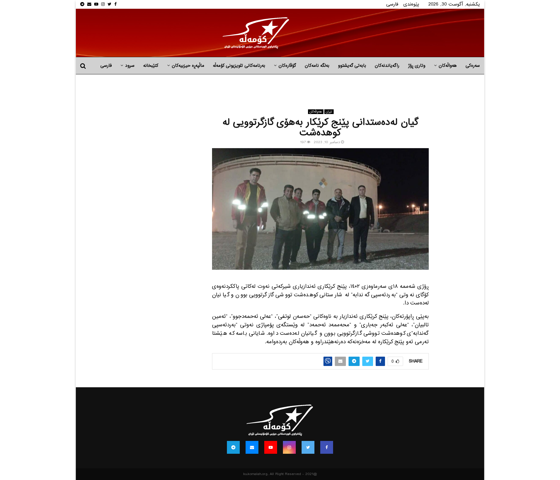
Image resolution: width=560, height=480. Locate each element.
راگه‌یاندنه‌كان (387, 65)
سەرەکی (473, 65)
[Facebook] (326, 447)
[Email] (252, 447)
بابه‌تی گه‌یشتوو (352, 65)
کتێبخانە (150, 65)
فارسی (392, 4)
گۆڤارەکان (287, 65)
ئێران (329, 111)
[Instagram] (289, 447)
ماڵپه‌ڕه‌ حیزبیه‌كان (188, 65)
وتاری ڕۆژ (416, 65)
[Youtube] (270, 447)
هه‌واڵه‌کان (448, 65)
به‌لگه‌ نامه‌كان (317, 65)
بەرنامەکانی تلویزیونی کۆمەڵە (239, 65)
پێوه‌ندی (411, 4)
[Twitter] (308, 447)
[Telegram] (233, 447)
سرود (129, 65)
